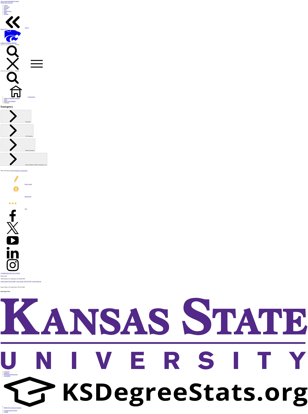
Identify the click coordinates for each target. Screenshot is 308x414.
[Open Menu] (25, 69)
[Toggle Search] (13, 57)
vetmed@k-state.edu (6, 288)
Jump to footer (15, 1)
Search (17, 44)
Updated (6, 412)
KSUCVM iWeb (5, 294)
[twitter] (13, 233)
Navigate (6, 8)
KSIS (5, 9)
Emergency (7, 373)
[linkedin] (13, 258)
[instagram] (13, 270)
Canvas (6, 5)
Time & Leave (7, 11)
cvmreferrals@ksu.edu (16, 291)
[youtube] (13, 246)
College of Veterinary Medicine (9, 43)
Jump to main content (6, 1)
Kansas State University (7, 2)
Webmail (6, 14)
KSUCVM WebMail (6, 295)
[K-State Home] (13, 41)
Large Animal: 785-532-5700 (23, 281)
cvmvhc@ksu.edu (36, 281)
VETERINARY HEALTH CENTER (10, 273)
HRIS (5, 12)
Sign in (27, 27)
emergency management (21, 170)
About (5, 100)
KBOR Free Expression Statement (12, 407)
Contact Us (7, 371)
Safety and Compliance (10, 101)
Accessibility (7, 376)
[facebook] (13, 221)
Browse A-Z (4, 29)
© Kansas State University (10, 410)
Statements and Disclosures (11, 374)
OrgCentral (7, 7)
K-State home (31, 97)
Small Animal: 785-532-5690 (8, 281)
